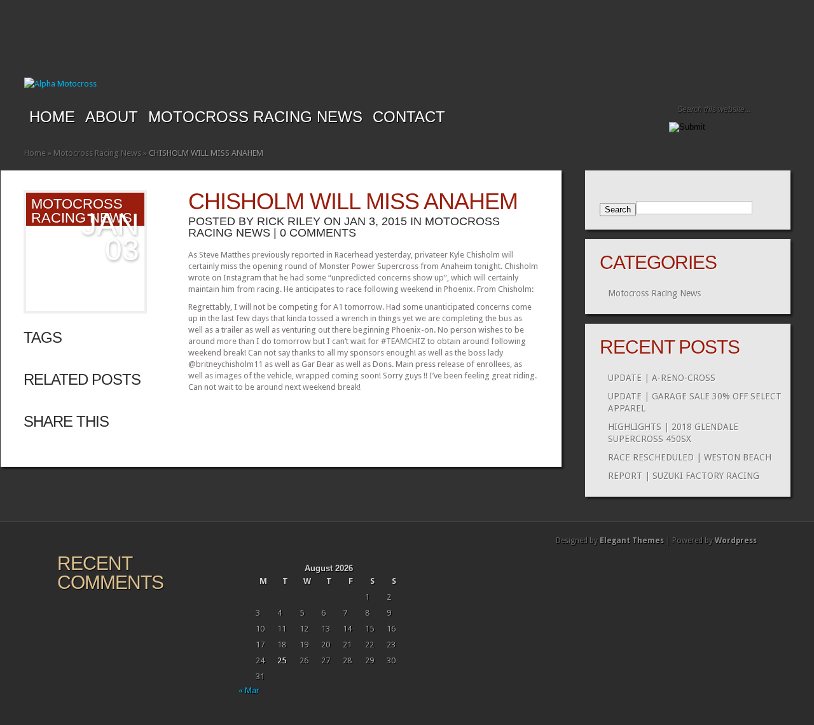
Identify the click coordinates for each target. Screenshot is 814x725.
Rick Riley (289, 221)
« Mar (248, 690)
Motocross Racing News (255, 116)
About (111, 116)
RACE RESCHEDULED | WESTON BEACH (689, 457)
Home (52, 116)
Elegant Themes (632, 540)
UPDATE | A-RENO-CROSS (661, 378)
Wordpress (736, 540)
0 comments (318, 232)
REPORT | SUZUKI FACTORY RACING (683, 476)
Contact (409, 116)
